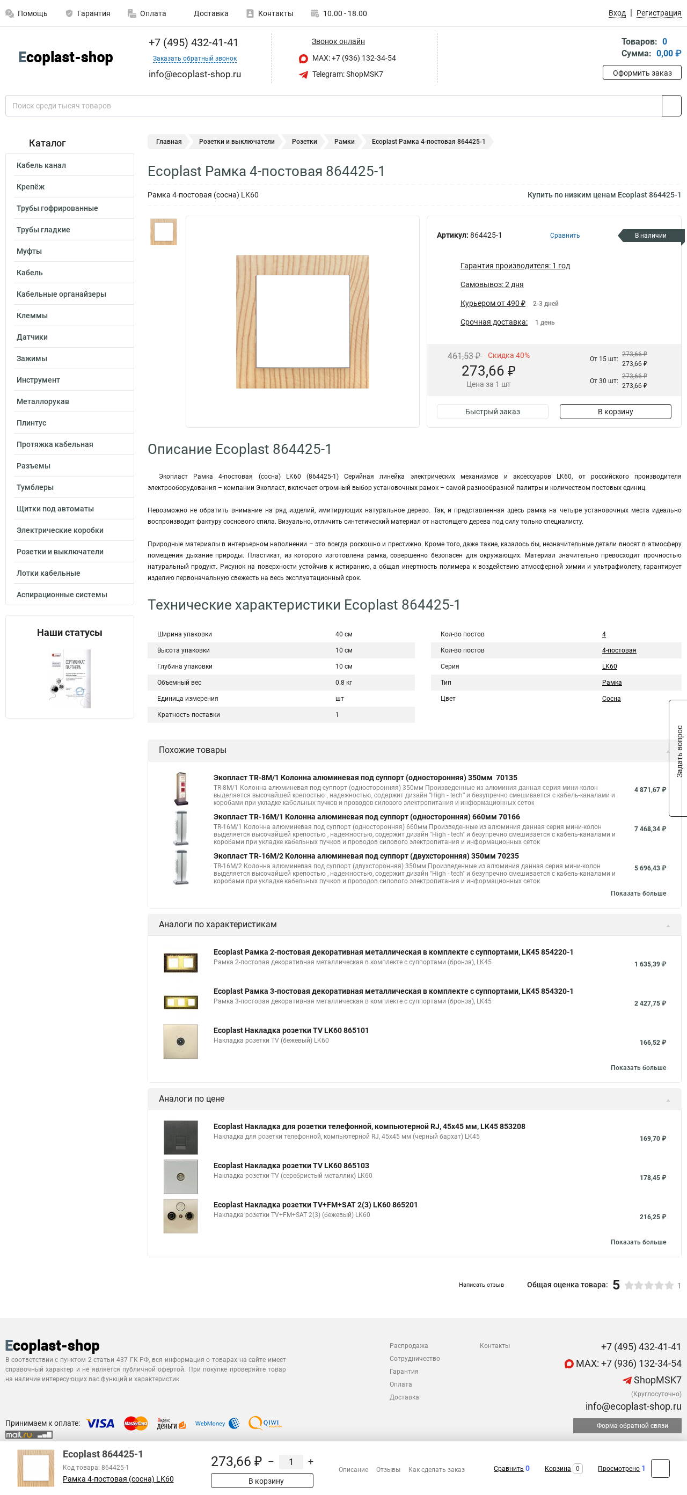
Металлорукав (43, 401)
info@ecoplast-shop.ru (632, 1406)
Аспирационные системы (62, 594)
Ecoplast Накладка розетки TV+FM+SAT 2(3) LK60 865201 (316, 1204)
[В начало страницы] (660, 1468)
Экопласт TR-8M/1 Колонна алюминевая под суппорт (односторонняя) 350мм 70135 (365, 777)
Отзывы (388, 1470)
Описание (353, 1470)
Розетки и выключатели (60, 551)
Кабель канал (41, 165)
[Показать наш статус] (70, 678)
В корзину (615, 411)
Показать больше (638, 893)
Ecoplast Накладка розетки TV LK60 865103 (291, 1165)
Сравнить (509, 1468)
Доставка (210, 13)
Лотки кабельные (49, 573)
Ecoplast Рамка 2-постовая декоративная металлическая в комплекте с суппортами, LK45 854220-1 (394, 952)
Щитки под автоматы (55, 508)
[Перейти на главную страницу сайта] (65, 58)
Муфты (29, 251)
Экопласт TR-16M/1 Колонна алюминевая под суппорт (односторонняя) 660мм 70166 (367, 816)
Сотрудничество (415, 1358)
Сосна (611, 698)
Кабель (30, 272)
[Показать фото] (164, 232)
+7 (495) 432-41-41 (192, 42)
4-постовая (619, 650)
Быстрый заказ (492, 411)
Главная (169, 141)
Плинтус (31, 423)
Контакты (276, 13)
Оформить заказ (642, 73)
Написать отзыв (481, 1284)
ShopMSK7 (657, 1380)
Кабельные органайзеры (61, 294)
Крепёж (31, 186)
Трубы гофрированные (57, 208)
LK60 (609, 666)
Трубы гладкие (43, 229)
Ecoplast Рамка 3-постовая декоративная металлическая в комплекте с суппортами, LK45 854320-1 (394, 991)
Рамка (612, 682)
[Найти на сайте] (672, 105)
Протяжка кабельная (55, 444)
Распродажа (409, 1346)
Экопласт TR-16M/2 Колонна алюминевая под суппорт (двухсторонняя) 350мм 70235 (366, 856)
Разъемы (33, 465)
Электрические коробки (60, 530)
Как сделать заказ (436, 1470)
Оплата (153, 13)
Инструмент (38, 380)
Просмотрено (619, 1468)
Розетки (304, 141)
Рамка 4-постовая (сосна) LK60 (118, 1479)
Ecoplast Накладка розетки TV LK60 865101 (291, 1030)
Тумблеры (35, 487)
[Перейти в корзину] (610, 49)
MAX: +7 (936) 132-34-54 (353, 58)
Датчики (32, 337)
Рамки (344, 141)
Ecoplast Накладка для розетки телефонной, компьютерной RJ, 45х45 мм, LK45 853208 (369, 1126)
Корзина (558, 1468)
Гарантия (94, 13)
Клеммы (32, 315)
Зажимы (32, 358)
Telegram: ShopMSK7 (347, 74)
